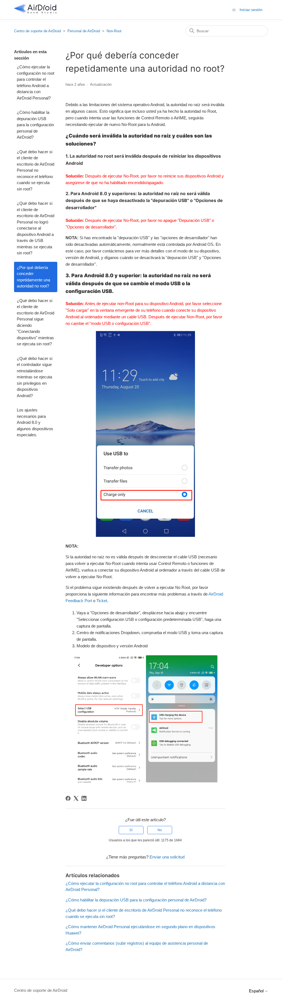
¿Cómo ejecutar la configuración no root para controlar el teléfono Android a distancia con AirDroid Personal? (35, 82)
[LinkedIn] (84, 798)
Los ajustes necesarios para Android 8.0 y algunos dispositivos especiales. (35, 422)
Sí (130, 830)
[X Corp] (76, 798)
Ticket (101, 600)
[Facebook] (68, 798)
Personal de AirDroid (83, 31)
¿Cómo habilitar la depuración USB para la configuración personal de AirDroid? (35, 124)
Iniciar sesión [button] (251, 9)
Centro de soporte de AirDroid (37, 31)
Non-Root (114, 31)
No (160, 830)
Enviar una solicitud (167, 857)
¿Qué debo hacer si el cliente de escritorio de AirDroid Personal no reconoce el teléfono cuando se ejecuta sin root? (35, 170)
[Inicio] (35, 12)
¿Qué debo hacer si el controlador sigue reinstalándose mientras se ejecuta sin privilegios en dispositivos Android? (34, 377)
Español (257, 990)
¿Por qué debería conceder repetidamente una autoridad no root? (33, 277)
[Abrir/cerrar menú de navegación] (234, 9)
